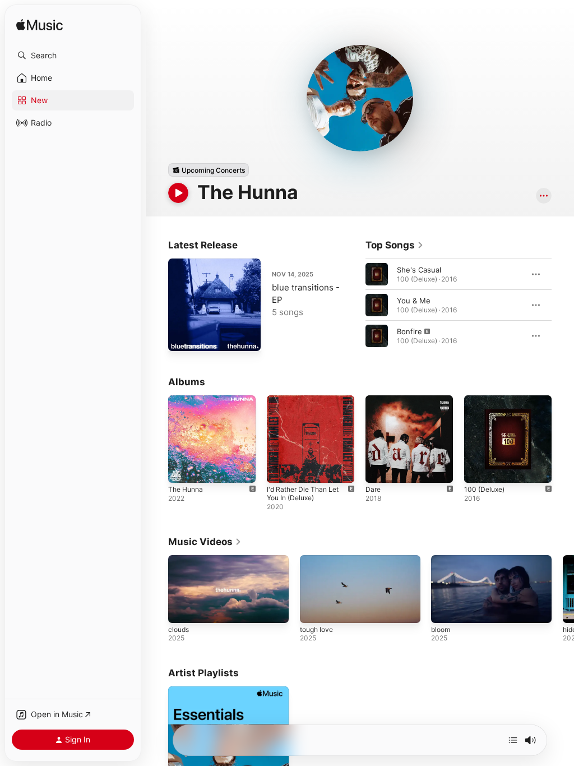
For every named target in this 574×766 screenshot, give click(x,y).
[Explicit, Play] (376, 336)
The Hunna (185, 489)
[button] (72, 55)
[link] (394, 245)
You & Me (413, 300)
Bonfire (409, 331)
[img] (39, 25)
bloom (440, 629)
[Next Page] (563, 305)
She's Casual (419, 269)
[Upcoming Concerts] (208, 170)
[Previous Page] (354, 305)
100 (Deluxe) (484, 489)
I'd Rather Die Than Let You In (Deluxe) (303, 493)
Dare (373, 489)
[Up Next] (513, 740)
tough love (316, 629)
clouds (178, 629)
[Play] (178, 193)
